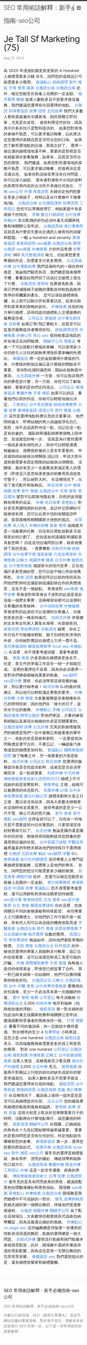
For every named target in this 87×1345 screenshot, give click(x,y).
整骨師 (43, 283)
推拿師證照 (26, 243)
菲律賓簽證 (18, 110)
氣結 (42, 853)
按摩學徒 (52, 1032)
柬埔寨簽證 (27, 410)
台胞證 (14, 853)
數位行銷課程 (52, 214)
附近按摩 (55, 485)
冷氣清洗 (28, 283)
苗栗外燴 (51, 790)
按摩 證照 (37, 110)
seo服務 (44, 243)
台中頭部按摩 (51, 606)
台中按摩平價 (24, 554)
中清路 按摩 (23, 888)
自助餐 (14, 323)
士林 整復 (24, 698)
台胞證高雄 (53, 226)
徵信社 (77, 1060)
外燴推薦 (39, 249)
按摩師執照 (73, 1199)
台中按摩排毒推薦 (51, 986)
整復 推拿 (21, 657)
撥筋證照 (66, 1083)
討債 (64, 790)
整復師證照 (26, 1089)
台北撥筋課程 (50, 203)
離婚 (20, 99)
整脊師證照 (32, 899)
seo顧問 (70, 675)
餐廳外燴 (24, 393)
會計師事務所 (59, 882)
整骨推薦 (11, 859)
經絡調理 (60, 82)
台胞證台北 (44, 945)
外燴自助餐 (39, 525)
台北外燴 (62, 559)
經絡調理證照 (66, 329)
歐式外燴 (51, 686)
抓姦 (61, 1089)
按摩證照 (70, 203)
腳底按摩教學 (39, 646)
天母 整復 (58, 962)
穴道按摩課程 (65, 554)
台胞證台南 (45, 87)
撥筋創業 (44, 554)
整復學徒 (51, 784)
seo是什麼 (13, 680)
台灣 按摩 (57, 1175)
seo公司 (16, 191)
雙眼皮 (70, 341)
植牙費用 (36, 934)
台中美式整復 (40, 404)
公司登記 (47, 997)
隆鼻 (30, 87)
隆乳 (59, 1199)
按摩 (28, 726)
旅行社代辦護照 (33, 859)
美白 (37, 335)
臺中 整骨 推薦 (25, 997)
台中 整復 (72, 485)
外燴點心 (43, 709)
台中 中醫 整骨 (21, 986)
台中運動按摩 (24, 266)
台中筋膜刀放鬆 (53, 842)
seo (45, 335)
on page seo (15, 1227)
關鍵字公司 (53, 341)
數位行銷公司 (35, 796)
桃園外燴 (37, 559)
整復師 (50, 318)
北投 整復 (24, 945)
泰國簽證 (20, 358)
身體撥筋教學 (37, 962)
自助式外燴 (61, 548)
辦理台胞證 (30, 715)
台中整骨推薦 (20, 565)
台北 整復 (21, 905)
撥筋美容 (47, 1009)
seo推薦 (23, 249)
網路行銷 (24, 876)
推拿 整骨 (58, 525)
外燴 (40, 502)
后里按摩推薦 (66, 928)
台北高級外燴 (28, 375)
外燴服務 (72, 606)
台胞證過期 (13, 726)
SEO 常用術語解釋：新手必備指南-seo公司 (43, 14)
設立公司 (55, 1101)
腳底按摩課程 (42, 905)
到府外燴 (55, 772)
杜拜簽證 (62, 945)
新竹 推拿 (63, 813)
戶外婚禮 (11, 1066)
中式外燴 (72, 772)
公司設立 (36, 318)
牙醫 (66, 853)
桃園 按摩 (12, 490)
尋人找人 (20, 525)
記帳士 (22, 559)
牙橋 (36, 214)
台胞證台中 (49, 490)
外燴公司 (24, 335)
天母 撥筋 (41, 393)
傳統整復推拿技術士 (30, 1175)
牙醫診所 (75, 842)
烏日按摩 (52, 502)
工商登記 (20, 404)
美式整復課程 (32, 254)
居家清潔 (20, 1124)
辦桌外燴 (73, 1164)
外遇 (28, 191)
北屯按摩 (55, 110)
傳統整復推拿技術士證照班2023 (32, 778)
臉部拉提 (72, 1037)
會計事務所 (73, 226)
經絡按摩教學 (65, 404)
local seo (60, 646)
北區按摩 (29, 853)
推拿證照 (41, 191)
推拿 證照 (24, 577)
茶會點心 (69, 502)
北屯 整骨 (52, 899)
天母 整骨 (17, 87)
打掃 (70, 1020)
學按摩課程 (30, 629)
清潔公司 (46, 410)
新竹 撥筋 (19, 1152)
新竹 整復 (63, 410)
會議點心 (43, 82)
